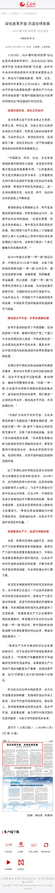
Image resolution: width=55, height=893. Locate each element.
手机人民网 (33, 852)
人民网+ (20, 852)
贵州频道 (14, 13)
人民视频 (8, 869)
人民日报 (8, 852)
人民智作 (20, 869)
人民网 (3, 13)
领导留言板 (45, 852)
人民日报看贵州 (29, 13)
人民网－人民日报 (41, 47)
